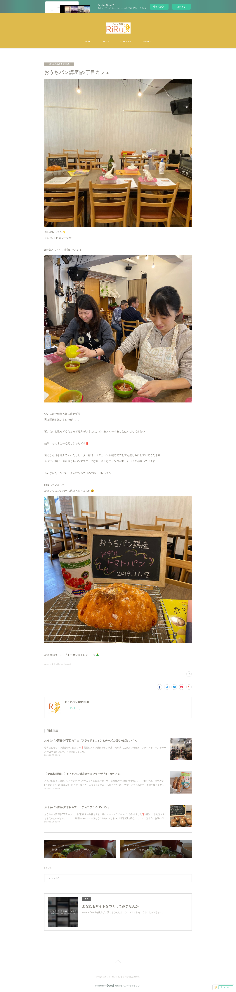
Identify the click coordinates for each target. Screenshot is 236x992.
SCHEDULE (125, 42)
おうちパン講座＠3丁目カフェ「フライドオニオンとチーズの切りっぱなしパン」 (91, 740)
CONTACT (146, 42)
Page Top (118, 962)
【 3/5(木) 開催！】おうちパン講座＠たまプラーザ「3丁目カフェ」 (83, 773)
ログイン (181, 6)
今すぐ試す (159, 6)
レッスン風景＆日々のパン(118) (57, 664)
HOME (88, 42)
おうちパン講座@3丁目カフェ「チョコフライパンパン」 (77, 807)
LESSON (105, 42)
